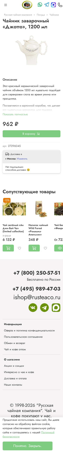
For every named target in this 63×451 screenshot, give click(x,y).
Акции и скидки (14, 366)
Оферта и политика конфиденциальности (29, 330)
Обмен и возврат (14, 343)
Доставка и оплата (15, 378)
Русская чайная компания (18, 14)
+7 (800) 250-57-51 (36, 272)
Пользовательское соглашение (23, 337)
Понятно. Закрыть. (27, 445)
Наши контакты (13, 385)
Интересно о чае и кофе (19, 372)
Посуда (41, 14)
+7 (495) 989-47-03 (36, 288)
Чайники (54, 14)
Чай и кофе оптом (15, 349)
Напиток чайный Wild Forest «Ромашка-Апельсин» (38, 229)
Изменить (22, 158)
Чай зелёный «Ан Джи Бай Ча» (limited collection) (13, 228)
